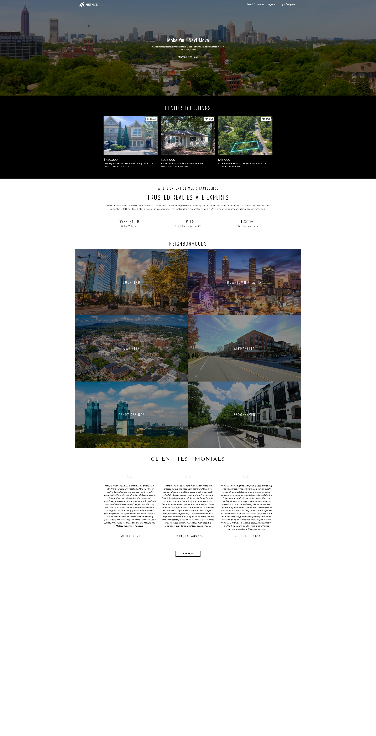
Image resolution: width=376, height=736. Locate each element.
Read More (188, 554)
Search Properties (255, 4)
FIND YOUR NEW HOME (188, 57)
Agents (271, 4)
